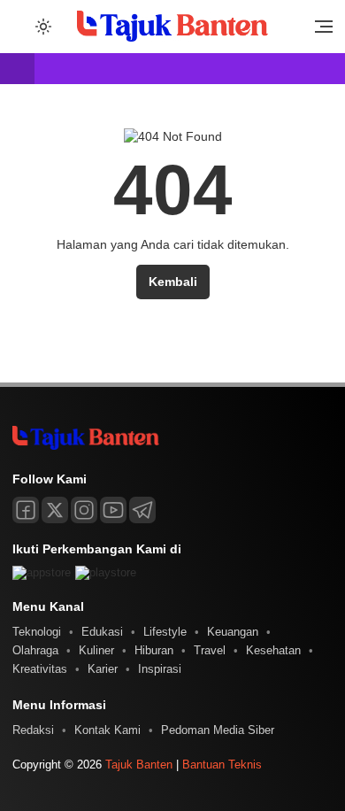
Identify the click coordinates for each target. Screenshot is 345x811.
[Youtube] (113, 510)
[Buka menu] (318, 31)
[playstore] (105, 572)
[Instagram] (84, 510)
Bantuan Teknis (222, 764)
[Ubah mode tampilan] (41, 26)
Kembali (173, 281)
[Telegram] (142, 510)
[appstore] (41, 572)
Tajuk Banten (138, 764)
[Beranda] (17, 69)
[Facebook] (25, 510)
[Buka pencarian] (19, 25)
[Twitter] (55, 510)
